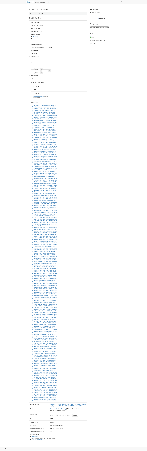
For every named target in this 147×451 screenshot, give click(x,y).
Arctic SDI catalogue (39, 2)
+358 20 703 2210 (37, 440)
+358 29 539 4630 (38, 40)
